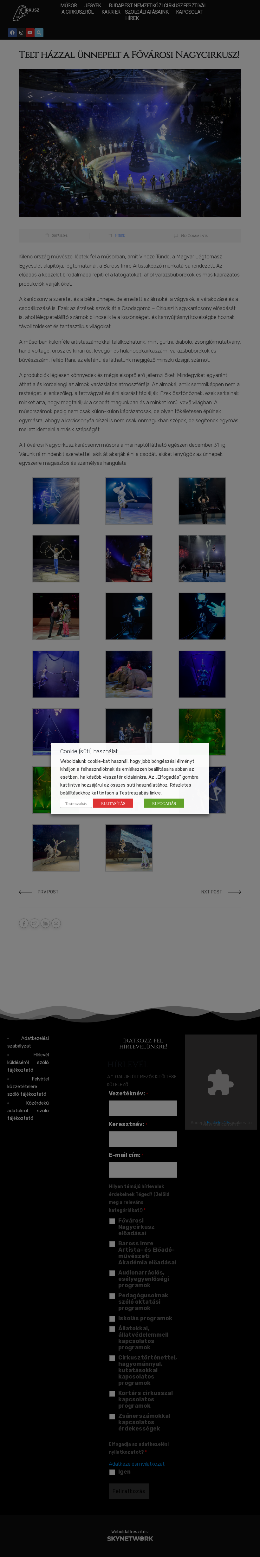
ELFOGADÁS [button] (164, 803)
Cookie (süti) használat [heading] (89, 751)
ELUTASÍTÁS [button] (113, 803)
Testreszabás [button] (76, 803)
